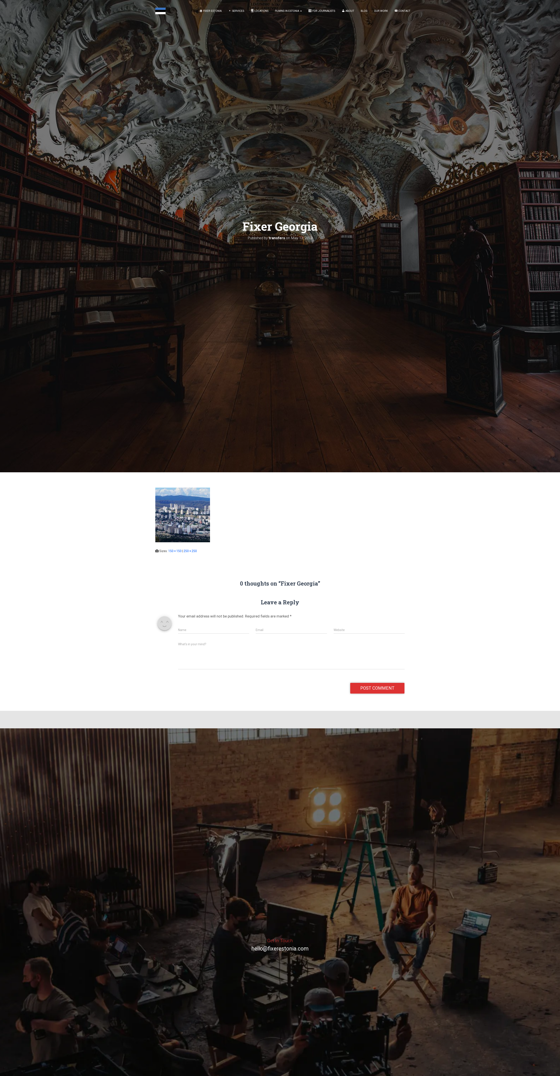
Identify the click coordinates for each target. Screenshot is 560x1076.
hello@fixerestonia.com (280, 948)
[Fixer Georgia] (182, 514)
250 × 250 (190, 551)
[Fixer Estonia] (160, 10)
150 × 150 (175, 551)
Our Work (381, 10)
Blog (364, 10)
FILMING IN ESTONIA (287, 10)
